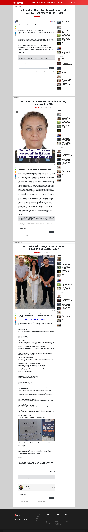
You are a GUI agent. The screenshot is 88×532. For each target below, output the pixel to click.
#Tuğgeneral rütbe (29, 223)
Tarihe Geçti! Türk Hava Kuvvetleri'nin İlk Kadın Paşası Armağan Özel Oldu (67, 59)
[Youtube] (19, 519)
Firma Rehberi (57, 523)
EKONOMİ (41, 2)
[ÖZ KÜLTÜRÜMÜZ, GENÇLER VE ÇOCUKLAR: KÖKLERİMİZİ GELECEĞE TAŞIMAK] (35, 281)
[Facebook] (14, 519)
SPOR (52, 2)
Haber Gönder (24, 525)
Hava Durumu (57, 516)
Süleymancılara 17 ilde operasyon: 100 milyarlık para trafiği (67, 72)
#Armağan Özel (49, 223)
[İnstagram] (18, 519)
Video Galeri (38, 516)
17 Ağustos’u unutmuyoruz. (66, 88)
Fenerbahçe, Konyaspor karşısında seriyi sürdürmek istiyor (67, 35)
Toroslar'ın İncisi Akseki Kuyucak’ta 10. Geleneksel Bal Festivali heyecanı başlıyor (67, 48)
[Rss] (23, 519)
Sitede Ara (67, 516)
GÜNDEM (33, 2)
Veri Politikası (16, 525)
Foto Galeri (38, 514)
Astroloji (67, 521)
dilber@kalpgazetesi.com (30, 488)
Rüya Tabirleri (68, 520)
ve (21, 328)
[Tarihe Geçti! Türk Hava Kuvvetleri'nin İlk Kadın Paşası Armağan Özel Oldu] (35, 136)
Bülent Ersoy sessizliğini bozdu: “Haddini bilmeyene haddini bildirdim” (66, 52)
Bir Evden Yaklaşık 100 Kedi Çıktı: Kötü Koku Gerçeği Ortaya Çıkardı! (66, 31)
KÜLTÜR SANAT (56, 2)
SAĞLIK (48, 2)
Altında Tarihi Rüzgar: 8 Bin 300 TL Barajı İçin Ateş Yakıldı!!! (66, 43)
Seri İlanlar (57, 522)
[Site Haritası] (25, 519)
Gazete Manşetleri (58, 524)
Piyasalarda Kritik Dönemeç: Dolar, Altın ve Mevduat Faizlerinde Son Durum (67, 22)
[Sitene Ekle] (27, 519)
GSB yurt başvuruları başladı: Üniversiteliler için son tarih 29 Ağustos (67, 27)
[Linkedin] (21, 519)
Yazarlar (37, 518)
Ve (19, 453)
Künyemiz (37, 522)
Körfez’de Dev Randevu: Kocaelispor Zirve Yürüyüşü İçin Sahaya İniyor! (66, 39)
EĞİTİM (45, 2)
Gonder (51, 68)
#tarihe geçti (42, 223)
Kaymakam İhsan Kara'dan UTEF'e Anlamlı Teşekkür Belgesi (66, 80)
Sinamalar (57, 521)
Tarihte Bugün (57, 520)
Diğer (61, 2)
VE (29, 319)
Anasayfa (15, 6)
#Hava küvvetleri (21, 224)
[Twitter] (16, 519)
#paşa (45, 223)
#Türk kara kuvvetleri (35, 223)
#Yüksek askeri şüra (22, 223)
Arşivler (37, 520)
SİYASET (36, 2)
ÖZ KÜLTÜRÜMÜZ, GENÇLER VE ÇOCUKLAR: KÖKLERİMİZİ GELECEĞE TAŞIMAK (67, 84)
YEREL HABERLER (20, 6)
